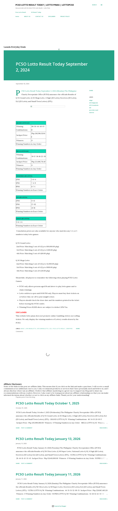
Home (17, 16)
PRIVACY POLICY (65, 16)
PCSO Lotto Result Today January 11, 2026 (48, 474)
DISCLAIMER (51, 16)
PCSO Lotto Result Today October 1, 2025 (47, 403)
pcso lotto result (93, 110)
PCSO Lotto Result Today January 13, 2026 (48, 439)
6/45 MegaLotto (93, 103)
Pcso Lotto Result (20, 12)
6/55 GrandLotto (93, 105)
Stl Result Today (36, 12)
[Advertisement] (55, 33)
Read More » (104, 428)
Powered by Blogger (60, 506)
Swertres (91, 112)
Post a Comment (26, 428)
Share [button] (91, 90)
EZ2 (90, 107)
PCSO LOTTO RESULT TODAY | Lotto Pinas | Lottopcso (44, 4)
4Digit (90, 100)
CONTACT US (39, 16)
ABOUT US (27, 16)
